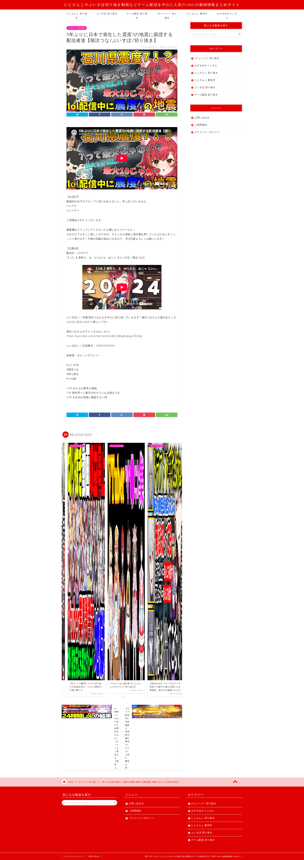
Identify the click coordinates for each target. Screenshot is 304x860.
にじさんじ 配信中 (197, 13)
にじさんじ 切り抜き (76, 14)
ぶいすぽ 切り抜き (106, 13)
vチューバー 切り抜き (167, 14)
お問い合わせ (202, 117)
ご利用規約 (200, 124)
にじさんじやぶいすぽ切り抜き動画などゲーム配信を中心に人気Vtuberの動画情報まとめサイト (152, 4)
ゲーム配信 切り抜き (137, 14)
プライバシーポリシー (207, 132)
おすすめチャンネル (227, 14)
